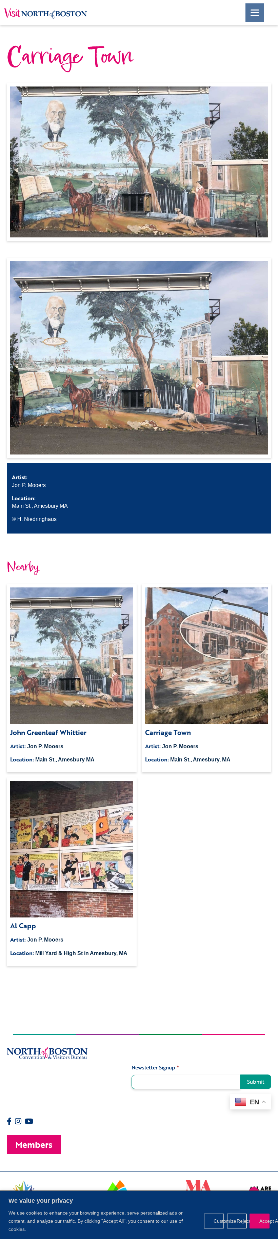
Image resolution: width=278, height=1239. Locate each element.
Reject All (242, 1221)
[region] (139, 1214)
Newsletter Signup (155, 1067)
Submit (255, 1081)
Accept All (264, 1221)
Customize (219, 1221)
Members (33, 1144)
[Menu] (254, 12)
